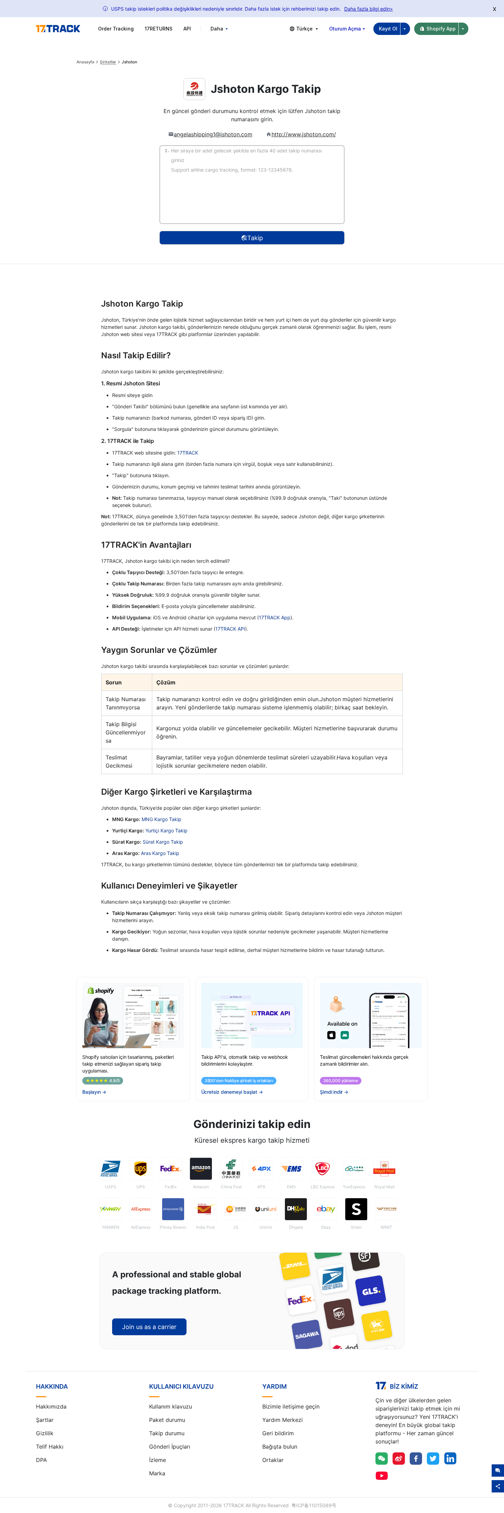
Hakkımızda (51, 1406)
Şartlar (44, 1419)
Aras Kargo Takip (160, 853)
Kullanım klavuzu (170, 1406)
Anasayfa (85, 62)
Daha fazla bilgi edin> (368, 9)
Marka (157, 1473)
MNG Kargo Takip (161, 819)
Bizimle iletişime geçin (291, 1406)
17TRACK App (274, 617)
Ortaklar (273, 1459)
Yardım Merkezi (282, 1419)
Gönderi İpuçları (169, 1446)
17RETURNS (158, 29)
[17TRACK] (58, 28)
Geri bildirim (278, 1433)
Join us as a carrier (149, 1326)
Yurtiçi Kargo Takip (166, 830)
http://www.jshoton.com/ (304, 134)
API (187, 29)
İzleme (157, 1459)
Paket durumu (167, 1419)
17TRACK (187, 453)
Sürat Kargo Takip (163, 842)
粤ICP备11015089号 (313, 1505)
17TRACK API (230, 629)
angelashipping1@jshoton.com (213, 134)
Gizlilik (44, 1433)
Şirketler (108, 62)
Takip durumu (166, 1433)
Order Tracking (116, 29)
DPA (41, 1459)
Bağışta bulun (279, 1446)
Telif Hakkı (49, 1446)
